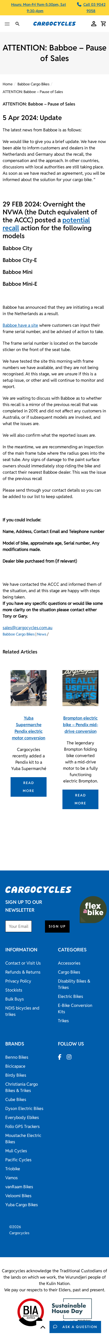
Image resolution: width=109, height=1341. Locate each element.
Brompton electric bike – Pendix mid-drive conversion (80, 724)
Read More (28, 787)
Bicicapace (15, 1066)
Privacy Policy (18, 981)
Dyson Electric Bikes (24, 1108)
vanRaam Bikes (19, 1187)
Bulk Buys (14, 999)
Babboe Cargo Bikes (33, 84)
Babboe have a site (20, 325)
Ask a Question (79, 1327)
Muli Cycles (16, 1151)
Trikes (63, 1021)
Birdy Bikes (15, 1075)
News (41, 634)
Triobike (12, 1169)
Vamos (11, 1178)
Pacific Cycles (18, 1160)
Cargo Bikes (69, 972)
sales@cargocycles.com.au (27, 627)
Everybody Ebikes (22, 1117)
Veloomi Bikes (18, 1196)
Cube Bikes (15, 1099)
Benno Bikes (16, 1057)
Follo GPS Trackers (22, 1126)
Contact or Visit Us (23, 963)
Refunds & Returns (22, 972)
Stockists (13, 990)
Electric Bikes (70, 996)
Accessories (69, 963)
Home (8, 84)
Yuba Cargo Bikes (21, 1205)
